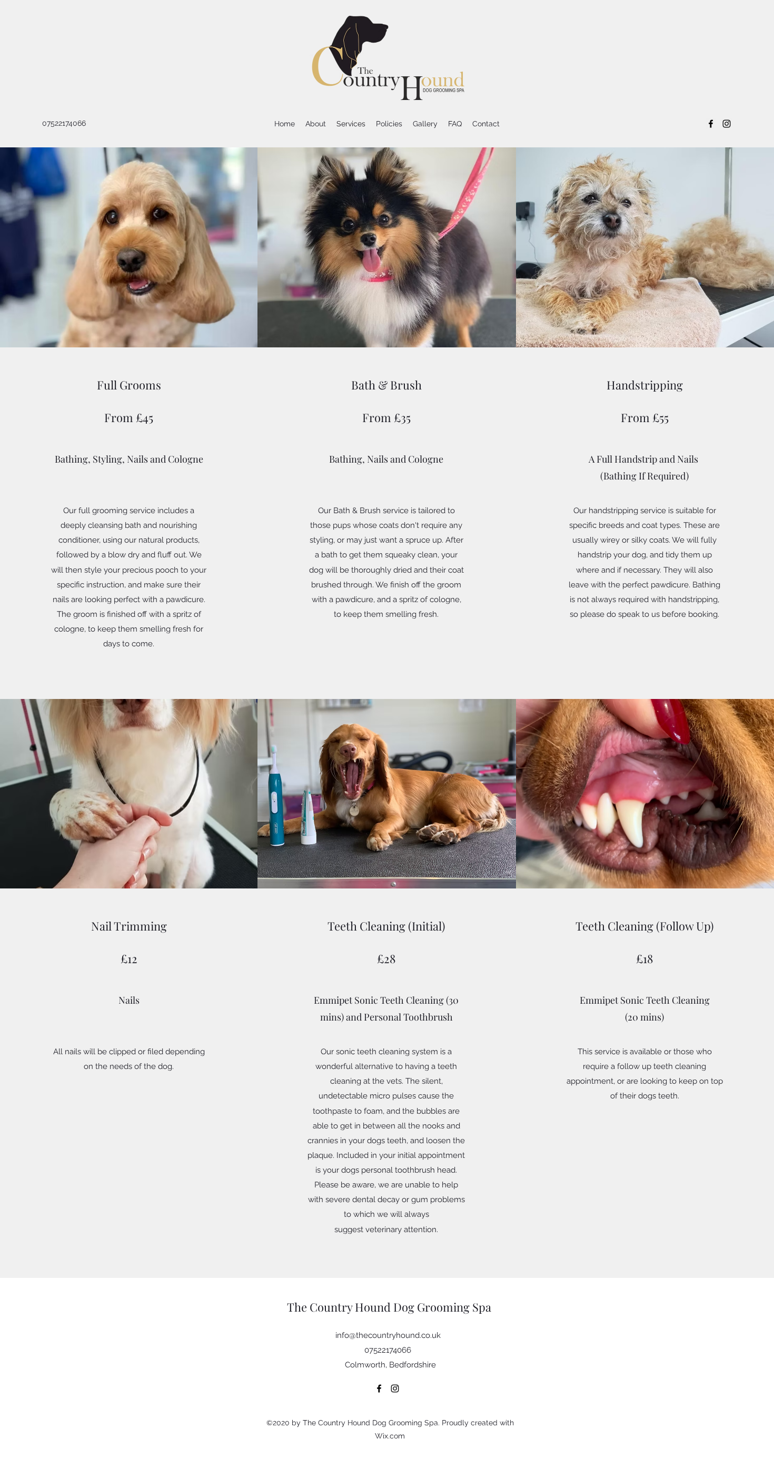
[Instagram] (726, 123)
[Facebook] (711, 123)
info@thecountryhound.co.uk (388, 1335)
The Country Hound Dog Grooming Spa (389, 1307)
